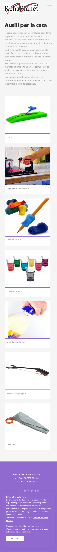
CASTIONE (31, 482)
